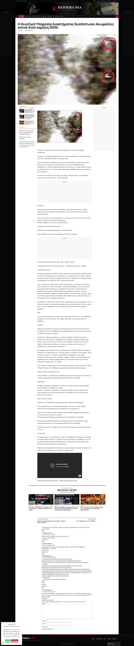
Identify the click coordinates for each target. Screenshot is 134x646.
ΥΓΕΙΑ (53, 16)
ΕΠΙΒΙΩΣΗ (61, 16)
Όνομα (44, 621)
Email (44, 624)
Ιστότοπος (44, 626)
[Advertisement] (6, 34)
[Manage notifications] (3, 643)
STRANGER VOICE (43, 16)
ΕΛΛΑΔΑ (26, 16)
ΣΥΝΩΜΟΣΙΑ (49, 16)
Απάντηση (44, 539)
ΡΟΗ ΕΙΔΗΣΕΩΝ (21, 16)
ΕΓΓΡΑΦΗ (98, 1)
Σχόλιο (44, 603)
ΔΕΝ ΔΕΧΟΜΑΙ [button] (15, 640)
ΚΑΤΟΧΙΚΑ (34, 16)
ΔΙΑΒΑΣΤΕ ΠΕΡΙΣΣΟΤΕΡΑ (11, 642)
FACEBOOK (108, 1)
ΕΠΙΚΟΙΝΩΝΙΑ (103, 1)
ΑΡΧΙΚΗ (93, 638)
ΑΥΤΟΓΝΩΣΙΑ (57, 16)
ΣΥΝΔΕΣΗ (94, 1)
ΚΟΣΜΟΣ (30, 16)
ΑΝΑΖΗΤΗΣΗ (115, 1)
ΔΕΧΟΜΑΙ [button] (7, 640)
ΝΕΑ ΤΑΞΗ (38, 16)
